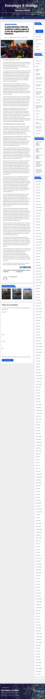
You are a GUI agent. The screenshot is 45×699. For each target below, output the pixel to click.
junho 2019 (38, 392)
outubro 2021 (38, 314)
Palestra (37, 113)
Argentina (18, 37)
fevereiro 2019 (38, 404)
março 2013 (38, 520)
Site (2, 348)
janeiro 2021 (38, 340)
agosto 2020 (38, 355)
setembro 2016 (39, 482)
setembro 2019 (39, 384)
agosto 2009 (38, 645)
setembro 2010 (39, 607)
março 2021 (38, 334)
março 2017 (38, 468)
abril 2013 (38, 517)
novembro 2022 (39, 276)
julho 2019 (38, 390)
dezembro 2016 (39, 474)
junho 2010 (38, 616)
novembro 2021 (39, 311)
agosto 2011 (38, 575)
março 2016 (38, 500)
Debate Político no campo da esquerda (39, 93)
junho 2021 (38, 326)
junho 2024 (38, 221)
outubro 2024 (38, 213)
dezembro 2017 (39, 442)
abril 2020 (38, 366)
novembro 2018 (39, 413)
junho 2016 (38, 491)
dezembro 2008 (39, 668)
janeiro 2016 (38, 506)
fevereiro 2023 (38, 268)
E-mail (3, 341)
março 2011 (38, 590)
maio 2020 (38, 363)
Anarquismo (38, 63)
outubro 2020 (38, 349)
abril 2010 (38, 622)
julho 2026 (38, 184)
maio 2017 (38, 462)
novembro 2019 (39, 378)
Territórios (38, 133)
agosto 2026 (38, 181)
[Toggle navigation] (23, 18)
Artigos (37, 66)
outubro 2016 (38, 479)
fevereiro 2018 (38, 436)
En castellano (38, 99)
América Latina (7, 24)
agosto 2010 (38, 610)
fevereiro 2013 (38, 523)
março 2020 (38, 369)
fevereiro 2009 (38, 662)
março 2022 (38, 300)
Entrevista (38, 102)
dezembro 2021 (39, 308)
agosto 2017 (38, 453)
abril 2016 (38, 497)
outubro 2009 (38, 639)
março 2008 (38, 674)
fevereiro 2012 (38, 558)
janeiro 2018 (38, 439)
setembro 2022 (39, 282)
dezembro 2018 (39, 410)
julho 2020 (38, 358)
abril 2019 (38, 398)
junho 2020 (38, 361)
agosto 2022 (38, 285)
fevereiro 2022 (38, 303)
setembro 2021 (39, 317)
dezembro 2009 (39, 633)
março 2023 (38, 265)
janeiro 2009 (38, 665)
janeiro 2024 (38, 236)
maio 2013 (38, 514)
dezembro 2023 (39, 239)
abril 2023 (38, 262)
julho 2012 (38, 543)
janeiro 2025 (38, 204)
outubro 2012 (38, 535)
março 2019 (38, 401)
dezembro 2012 (39, 529)
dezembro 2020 (39, 343)
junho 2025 (38, 195)
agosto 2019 (38, 387)
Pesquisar (37, 23)
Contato (37, 46)
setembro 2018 (39, 419)
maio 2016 (38, 494)
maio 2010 (38, 619)
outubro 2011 (38, 569)
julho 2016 (38, 488)
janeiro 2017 (38, 471)
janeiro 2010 (38, 630)
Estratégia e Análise (22, 10)
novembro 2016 (39, 477)
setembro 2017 (39, 450)
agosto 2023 (38, 250)
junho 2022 (38, 291)
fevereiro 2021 (38, 337)
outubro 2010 (38, 604)
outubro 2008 (38, 671)
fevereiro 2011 (38, 593)
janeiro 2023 (38, 271)
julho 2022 (38, 288)
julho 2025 (38, 192)
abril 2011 (38, 587)
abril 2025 (38, 198)
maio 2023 (38, 259)
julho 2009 (38, 648)
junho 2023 (38, 256)
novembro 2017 (39, 445)
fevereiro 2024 (38, 233)
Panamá (26, 37)
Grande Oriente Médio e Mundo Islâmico (26, 289)
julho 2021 (38, 323)
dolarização (22, 37)
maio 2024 (38, 224)
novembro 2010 (39, 601)
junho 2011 (38, 581)
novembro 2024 (39, 210)
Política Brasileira (39, 119)
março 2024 (38, 230)
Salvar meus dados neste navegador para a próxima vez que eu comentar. (16, 356)
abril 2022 (38, 297)
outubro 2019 (38, 381)
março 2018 (38, 433)
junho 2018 (38, 427)
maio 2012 (38, 549)
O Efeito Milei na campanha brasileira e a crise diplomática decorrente (39, 164)
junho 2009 (38, 651)
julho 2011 (38, 578)
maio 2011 (38, 584)
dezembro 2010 (39, 598)
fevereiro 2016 (38, 503)
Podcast (37, 116)
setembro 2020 (39, 352)
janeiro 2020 (38, 372)
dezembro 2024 (39, 207)
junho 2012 (38, 546)
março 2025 (38, 201)
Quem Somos (38, 36)
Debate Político (39, 88)
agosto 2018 (38, 421)
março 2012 (38, 555)
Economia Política (13, 24)
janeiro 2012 (38, 561)
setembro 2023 (39, 247)
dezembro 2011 (39, 564)
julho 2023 (38, 253)
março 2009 (38, 659)
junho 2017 (38, 459)
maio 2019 (38, 395)
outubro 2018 (38, 416)
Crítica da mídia (39, 81)
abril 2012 (38, 552)
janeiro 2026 (38, 189)
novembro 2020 (39, 346)
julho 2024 (38, 218)
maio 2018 (38, 430)
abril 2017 (38, 465)
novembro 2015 (39, 511)
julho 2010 (38, 613)
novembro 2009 (39, 636)
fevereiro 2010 (38, 627)
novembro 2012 (39, 532)
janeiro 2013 (38, 526)
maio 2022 (38, 294)
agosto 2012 (38, 540)
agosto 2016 (38, 485)
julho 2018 (38, 424)
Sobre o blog (38, 43)
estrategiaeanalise (13, 276)
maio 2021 (38, 329)
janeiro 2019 (38, 407)
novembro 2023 (39, 242)
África (37, 57)
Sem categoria (39, 130)
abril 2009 (38, 656)
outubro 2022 (38, 279)
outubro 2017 (38, 448)
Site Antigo (38, 49)
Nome (3, 334)
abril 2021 (38, 332)
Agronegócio (14, 37)
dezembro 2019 (39, 375)
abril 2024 (38, 227)
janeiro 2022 (38, 305)
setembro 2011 (39, 572)
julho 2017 (38, 456)
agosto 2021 (38, 320)
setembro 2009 (39, 642)
